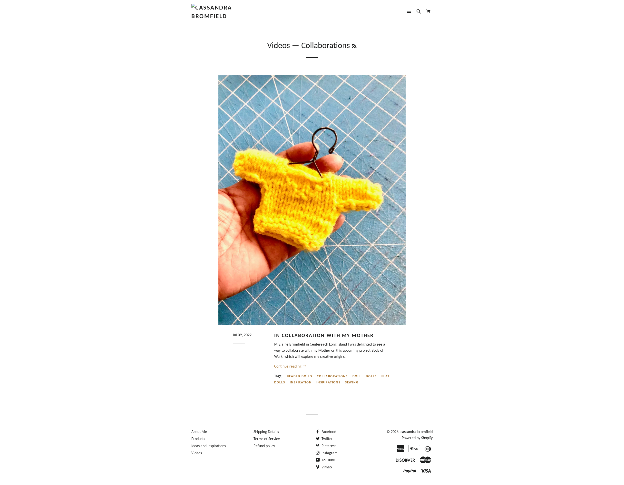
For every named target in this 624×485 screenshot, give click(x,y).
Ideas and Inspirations (208, 446)
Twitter (327, 439)
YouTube (328, 460)
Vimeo (326, 467)
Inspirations (328, 382)
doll (356, 376)
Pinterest (328, 446)
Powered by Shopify (417, 438)
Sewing (352, 382)
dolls (371, 376)
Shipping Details (266, 432)
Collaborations (332, 376)
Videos (278, 46)
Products (198, 439)
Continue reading (288, 367)
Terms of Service (267, 439)
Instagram (329, 453)
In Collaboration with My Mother (324, 335)
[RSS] (354, 46)
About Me (199, 432)
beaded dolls (299, 376)
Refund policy (264, 446)
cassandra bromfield (416, 432)
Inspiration (301, 382)
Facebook (328, 432)
